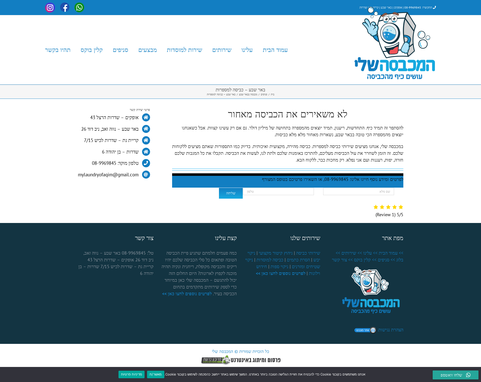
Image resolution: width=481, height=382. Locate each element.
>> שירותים (351, 253)
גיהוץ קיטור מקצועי (276, 253)
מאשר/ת (156, 374)
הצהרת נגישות (390, 330)
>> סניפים (386, 260)
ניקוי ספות (279, 266)
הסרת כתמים (298, 260)
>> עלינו (370, 253)
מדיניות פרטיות (131, 374)
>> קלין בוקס (365, 260)
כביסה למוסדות (270, 260)
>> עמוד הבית (391, 253)
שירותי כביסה (308, 253)
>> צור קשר (342, 260)
